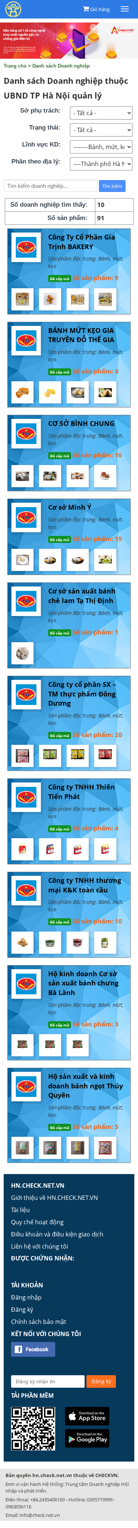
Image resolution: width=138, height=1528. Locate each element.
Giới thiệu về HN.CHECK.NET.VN (54, 1198)
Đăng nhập (26, 1297)
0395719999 (100, 1499)
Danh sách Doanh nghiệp (61, 66)
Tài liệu (20, 1210)
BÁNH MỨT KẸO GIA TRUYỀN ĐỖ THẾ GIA (81, 335)
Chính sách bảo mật (38, 1322)
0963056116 (18, 1506)
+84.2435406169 (47, 1499)
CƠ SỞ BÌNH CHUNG (81, 423)
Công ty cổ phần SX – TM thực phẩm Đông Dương (82, 694)
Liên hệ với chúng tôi (39, 1246)
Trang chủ (15, 66)
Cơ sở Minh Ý (69, 507)
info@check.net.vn (40, 1515)
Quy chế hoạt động (37, 1222)
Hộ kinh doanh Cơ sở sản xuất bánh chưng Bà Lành (83, 983)
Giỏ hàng (100, 9)
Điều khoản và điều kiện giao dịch (57, 1234)
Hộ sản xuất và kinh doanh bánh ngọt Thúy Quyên (85, 1085)
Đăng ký (22, 1309)
